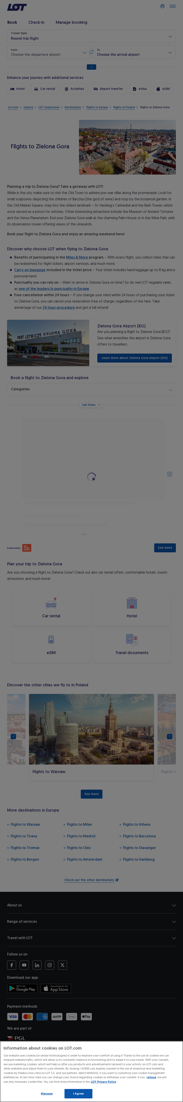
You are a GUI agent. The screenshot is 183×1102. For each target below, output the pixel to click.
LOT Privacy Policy (103, 1081)
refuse (151, 1077)
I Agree (78, 1093)
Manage (47, 1093)
